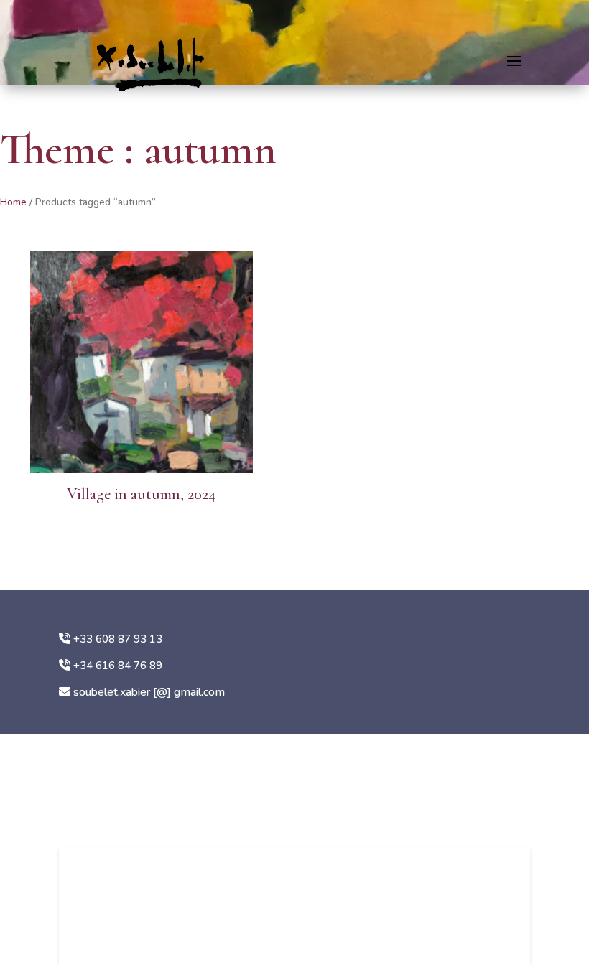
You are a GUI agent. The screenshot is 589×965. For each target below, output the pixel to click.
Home (13, 202)
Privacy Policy (116, 907)
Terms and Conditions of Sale (153, 884)
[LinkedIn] (117, 801)
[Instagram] (66, 801)
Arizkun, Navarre (109, 767)
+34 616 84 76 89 (117, 665)
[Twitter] (142, 801)
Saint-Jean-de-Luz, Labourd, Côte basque (169, 745)
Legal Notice (113, 930)
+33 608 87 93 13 (117, 639)
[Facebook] (91, 801)
